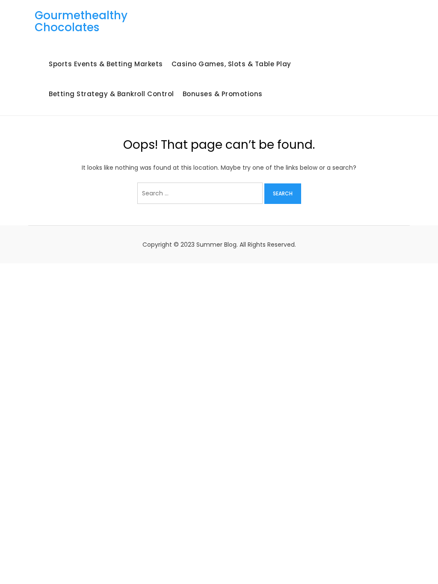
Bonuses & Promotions (223, 93)
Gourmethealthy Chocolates (81, 21)
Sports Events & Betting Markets (106, 63)
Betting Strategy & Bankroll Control (111, 93)
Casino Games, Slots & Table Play (231, 63)
